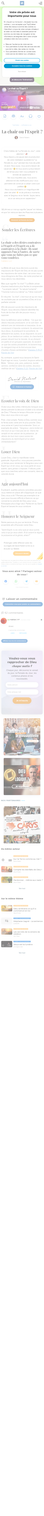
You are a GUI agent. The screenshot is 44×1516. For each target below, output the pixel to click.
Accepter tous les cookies (22, 66)
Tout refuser (22, 71)
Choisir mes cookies (22, 60)
